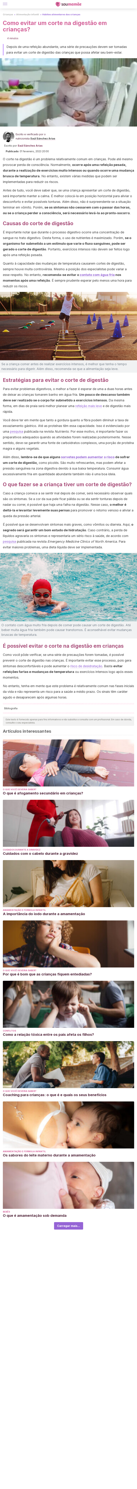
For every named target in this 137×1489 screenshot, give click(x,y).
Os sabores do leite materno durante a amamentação (49, 1155)
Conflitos (9, 1030)
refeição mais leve (88, 406)
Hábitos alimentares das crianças (61, 14)
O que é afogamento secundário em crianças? (43, 793)
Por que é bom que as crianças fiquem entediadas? (47, 974)
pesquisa (16, 431)
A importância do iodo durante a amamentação (44, 914)
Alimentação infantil (27, 14)
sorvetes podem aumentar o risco (88, 457)
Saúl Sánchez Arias (42, 138)
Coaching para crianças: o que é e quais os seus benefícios (54, 1095)
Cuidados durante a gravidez (21, 849)
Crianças (8, 14)
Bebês (6, 1211)
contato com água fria (97, 275)
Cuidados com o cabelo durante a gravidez (40, 853)
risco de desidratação (86, 666)
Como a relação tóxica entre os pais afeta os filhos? (48, 1034)
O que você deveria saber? (19, 789)
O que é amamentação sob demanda (35, 1215)
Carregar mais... (68, 1226)
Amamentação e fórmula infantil (24, 910)
